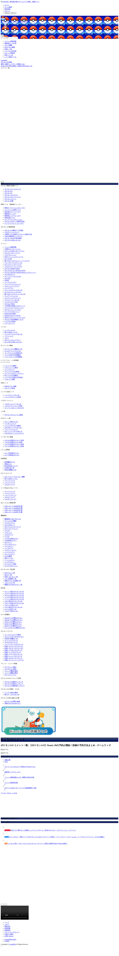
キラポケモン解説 (10, 669)
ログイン (7, 11)
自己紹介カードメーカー (12, 211)
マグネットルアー (10, 550)
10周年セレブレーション (12, 249)
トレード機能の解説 (11, 673)
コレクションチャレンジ (12, 298)
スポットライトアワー (11, 286)
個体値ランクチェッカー (12, 215)
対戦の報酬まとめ (10, 470)
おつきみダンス (9, 274)
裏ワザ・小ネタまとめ (11, 694)
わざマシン (8, 542)
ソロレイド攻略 (9, 379)
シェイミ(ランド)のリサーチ (13, 644)
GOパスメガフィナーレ (12, 253)
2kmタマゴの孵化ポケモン (13, 626)
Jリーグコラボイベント (12, 311)
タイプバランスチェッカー (13, 219)
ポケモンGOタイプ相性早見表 (14, 221)
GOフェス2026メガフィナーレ (14, 251)
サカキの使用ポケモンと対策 (14, 440)
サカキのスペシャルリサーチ (14, 433)
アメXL (6, 536)
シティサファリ (9, 323)
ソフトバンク (8, 336)
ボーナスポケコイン (11, 566)
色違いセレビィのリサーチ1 (13, 646)
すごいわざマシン (10, 544)
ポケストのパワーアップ (12, 527)
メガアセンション (10, 255)
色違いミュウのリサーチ (12, 652)
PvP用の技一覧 (9, 468)
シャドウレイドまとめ (11, 395)
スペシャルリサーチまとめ (13, 290)
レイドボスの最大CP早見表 (13, 377)
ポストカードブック (11, 529)
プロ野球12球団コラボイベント (14, 306)
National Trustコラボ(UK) (12, 315)
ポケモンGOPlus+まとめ (12, 240)
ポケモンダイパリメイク (12, 197)
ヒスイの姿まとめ (10, 609)
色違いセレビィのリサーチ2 (13, 648)
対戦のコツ (8, 464)
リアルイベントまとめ (11, 300)
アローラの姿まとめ (11, 605)
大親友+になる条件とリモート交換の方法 (18, 234)
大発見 (6, 280)
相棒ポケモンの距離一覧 (12, 580)
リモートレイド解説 (11, 367)
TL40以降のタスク (10, 540)
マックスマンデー (10, 282)
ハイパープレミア (10, 495)
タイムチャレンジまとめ (12, 292)
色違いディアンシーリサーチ (14, 660)
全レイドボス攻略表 (11, 375)
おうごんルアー (9, 554)
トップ (6, 922)
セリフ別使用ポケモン (11, 453)
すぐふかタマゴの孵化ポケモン (14, 628)
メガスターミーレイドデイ (13, 266)
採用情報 (7, 928)
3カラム (13, 13)
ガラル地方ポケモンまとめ (13, 607)
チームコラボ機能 (10, 521)
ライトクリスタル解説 (11, 371)
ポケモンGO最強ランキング (13, 682)
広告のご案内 (8, 934)
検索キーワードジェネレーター (14, 208)
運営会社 (7, 926)
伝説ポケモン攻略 (10, 386)
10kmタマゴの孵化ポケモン (13, 620)
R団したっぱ (8, 55)
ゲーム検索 (8, 7)
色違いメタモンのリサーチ (13, 650)
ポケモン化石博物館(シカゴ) (13, 319)
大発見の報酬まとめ (11, 638)
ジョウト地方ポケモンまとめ (14, 593)
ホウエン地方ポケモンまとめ (14, 595)
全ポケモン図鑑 (9, 47)
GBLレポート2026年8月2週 (13, 508)
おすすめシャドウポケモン (13, 427)
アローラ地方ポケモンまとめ (14, 603)
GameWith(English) (10, 939)
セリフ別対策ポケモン (11, 455)
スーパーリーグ (9, 480)
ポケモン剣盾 (8, 201)
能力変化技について (11, 466)
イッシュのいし (9, 560)
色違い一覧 (8, 49)
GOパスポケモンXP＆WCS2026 (14, 270)
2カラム (7, 13)
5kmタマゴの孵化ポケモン (13, 624)
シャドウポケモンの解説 (12, 425)
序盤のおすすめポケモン (12, 703)
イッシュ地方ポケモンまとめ (14, 599)
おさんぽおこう (9, 525)
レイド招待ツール (10, 57)
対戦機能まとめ (9, 462)
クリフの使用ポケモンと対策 (14, 446)
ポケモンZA (8, 191)
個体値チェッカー (10, 213)
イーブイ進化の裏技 (11, 692)
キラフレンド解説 (10, 667)
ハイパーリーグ (9, 482)
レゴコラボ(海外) (10, 321)
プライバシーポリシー (11, 932)
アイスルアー (8, 546)
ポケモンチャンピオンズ (12, 189)
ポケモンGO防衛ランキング (13, 683)
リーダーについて (10, 423)
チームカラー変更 (10, 564)
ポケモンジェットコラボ (12, 309)
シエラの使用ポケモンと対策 (14, 444)
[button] (61, 31)
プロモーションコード (11, 232)
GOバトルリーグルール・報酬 (14, 476)
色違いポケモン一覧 (11, 577)
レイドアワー (8, 288)
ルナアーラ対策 (9, 388)
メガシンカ (8, 532)
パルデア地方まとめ (11, 611)
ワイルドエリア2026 (11, 302)
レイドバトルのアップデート (14, 373)
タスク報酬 (8, 45)
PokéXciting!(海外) (10, 313)
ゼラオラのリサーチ (11, 642)
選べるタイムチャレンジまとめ (14, 294)
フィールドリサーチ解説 (12, 634)
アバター (7, 530)
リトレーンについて (11, 429)
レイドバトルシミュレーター (14, 223)
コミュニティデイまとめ (12, 276)
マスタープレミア (10, 499)
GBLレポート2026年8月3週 (13, 506)
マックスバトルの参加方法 (13, 353)
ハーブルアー (8, 548)
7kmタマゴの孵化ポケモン (13, 622)
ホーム (6, 5)
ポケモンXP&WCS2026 (12, 268)
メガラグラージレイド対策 (13, 406)
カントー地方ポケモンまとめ (14, 591)
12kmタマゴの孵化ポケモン (13, 618)
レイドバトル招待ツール (12, 210)
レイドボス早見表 (10, 51)
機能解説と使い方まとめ (12, 519)
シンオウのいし (9, 562)
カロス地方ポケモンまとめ (13, 601)
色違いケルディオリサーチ (13, 658)
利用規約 (7, 930)
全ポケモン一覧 (9, 573)
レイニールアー (9, 552)
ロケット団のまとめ (11, 421)
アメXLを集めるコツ (11, 538)
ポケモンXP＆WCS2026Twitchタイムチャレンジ (20, 272)
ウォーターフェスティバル (13, 262)
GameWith (12, 944)
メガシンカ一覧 (9, 582)
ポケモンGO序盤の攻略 (12, 701)
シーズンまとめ (9, 330)
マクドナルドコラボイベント (14, 308)
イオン (6, 338)
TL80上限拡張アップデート (13, 236)
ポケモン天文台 (9, 304)
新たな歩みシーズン (11, 332)
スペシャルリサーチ (11, 640)
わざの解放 (8, 556)
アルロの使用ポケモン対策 (13, 442)
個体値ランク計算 (10, 43)
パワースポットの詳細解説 (13, 357)
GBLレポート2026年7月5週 (13, 512)
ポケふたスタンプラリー (12, 340)
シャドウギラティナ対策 (12, 397)
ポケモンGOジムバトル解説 (13, 415)
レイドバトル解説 (10, 365)
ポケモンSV (8, 193)
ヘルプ (6, 924)
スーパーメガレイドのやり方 (14, 408)
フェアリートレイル (11, 296)
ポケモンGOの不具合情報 (13, 238)
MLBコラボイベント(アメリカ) (14, 317)
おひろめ (7, 278)
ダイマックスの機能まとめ (13, 349)
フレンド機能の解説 (11, 671)
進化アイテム (8, 558)
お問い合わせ (8, 936)
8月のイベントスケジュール (13, 257)
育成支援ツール (9, 217)
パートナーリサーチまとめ (13, 334)
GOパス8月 (8, 259)
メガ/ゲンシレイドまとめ (12, 404)
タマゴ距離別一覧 (10, 578)
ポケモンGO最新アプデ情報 (13, 230)
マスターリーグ (9, 484)
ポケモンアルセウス (11, 195)
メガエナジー (8, 534)
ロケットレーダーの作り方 (13, 431)
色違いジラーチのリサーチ (13, 654)
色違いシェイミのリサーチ (13, 656)
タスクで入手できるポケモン (14, 636)
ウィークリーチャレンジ (12, 284)
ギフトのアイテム (10, 675)
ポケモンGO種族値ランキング (14, 685)
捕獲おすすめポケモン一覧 (13, 584)
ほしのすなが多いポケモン (13, 342)
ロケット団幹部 (9, 53)
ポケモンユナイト (10, 199)
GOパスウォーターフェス (13, 264)
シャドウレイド (9, 369)
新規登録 (7, 9)
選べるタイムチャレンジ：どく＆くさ (17, 261)
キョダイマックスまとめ (12, 351)
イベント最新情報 (10, 41)
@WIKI (6, 941)
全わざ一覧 (8, 575)
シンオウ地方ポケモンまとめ (14, 597)
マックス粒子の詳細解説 (12, 355)
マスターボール (9, 523)
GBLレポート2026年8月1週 (13, 510)
